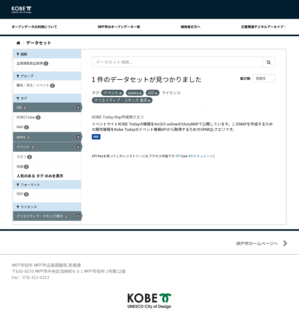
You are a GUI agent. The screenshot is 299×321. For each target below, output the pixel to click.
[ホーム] (18, 42)
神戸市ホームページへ (257, 243)
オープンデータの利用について (34, 26)
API (178, 155)
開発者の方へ (190, 26)
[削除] (120, 93)
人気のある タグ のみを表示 (40, 175)
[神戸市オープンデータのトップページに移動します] (24, 9)
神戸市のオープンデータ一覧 (119, 26)
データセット (38, 42)
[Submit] (269, 62)
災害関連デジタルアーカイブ (262, 26)
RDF (96, 137)
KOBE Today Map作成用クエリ (118, 117)
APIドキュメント (200, 155)
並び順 (245, 78)
